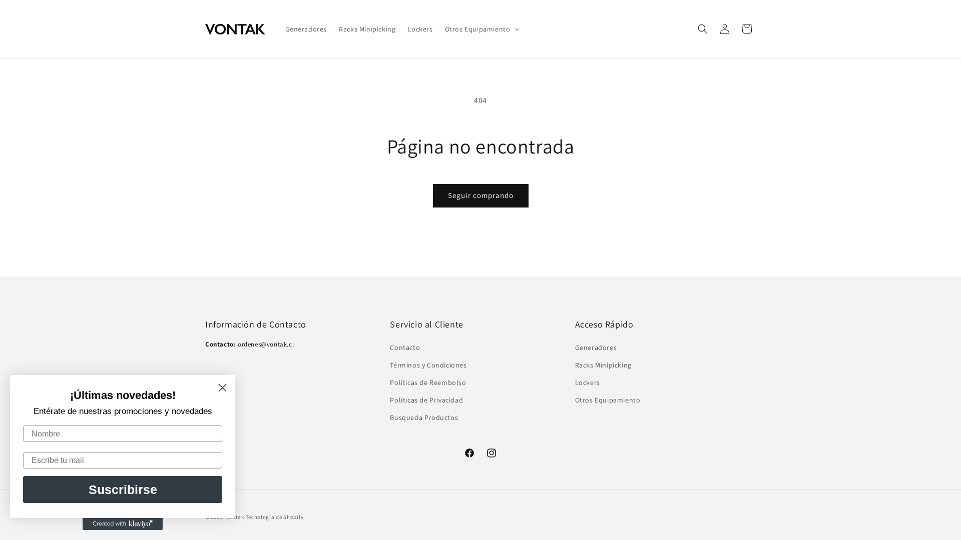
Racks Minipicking (603, 365)
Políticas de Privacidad (426, 400)
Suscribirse (123, 489)
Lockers (587, 382)
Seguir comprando (481, 195)
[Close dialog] (222, 387)
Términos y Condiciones (428, 365)
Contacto (405, 347)
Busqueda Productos (424, 417)
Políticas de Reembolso (428, 382)
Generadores (596, 347)
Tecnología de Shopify (275, 517)
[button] (481, 29)
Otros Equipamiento (608, 400)
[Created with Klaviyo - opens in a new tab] (123, 524)
